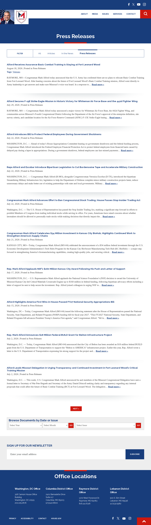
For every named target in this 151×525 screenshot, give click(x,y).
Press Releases (88, 53)
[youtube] (138, 4)
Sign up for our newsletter (29, 445)
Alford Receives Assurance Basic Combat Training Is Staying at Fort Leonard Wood (53, 64)
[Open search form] (145, 14)
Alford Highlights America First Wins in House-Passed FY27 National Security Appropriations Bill (60, 302)
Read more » (98, 84)
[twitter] (133, 4)
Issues (105, 14)
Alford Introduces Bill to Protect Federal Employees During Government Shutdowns (54, 134)
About (84, 14)
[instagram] (144, 4)
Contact (131, 14)
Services (117, 14)
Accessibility (27, 518)
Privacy (12, 518)
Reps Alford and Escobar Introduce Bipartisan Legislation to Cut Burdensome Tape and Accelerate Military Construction (75, 167)
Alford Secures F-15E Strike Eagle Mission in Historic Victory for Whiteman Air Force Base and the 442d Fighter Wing (72, 101)
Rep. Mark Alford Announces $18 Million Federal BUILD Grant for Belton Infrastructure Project (59, 335)
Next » (76, 409)
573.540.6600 (52, 503)
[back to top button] (144, 521)
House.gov (56, 518)
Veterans (16, 72)
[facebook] (129, 4)
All (39, 53)
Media (95, 14)
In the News (67, 53)
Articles (51, 53)
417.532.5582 (115, 503)
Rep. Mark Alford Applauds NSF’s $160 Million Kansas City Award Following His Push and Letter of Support (66, 269)
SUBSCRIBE (135, 454)
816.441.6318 (84, 503)
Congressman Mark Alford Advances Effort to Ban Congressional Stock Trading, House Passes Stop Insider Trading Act (73, 200)
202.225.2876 (20, 503)
